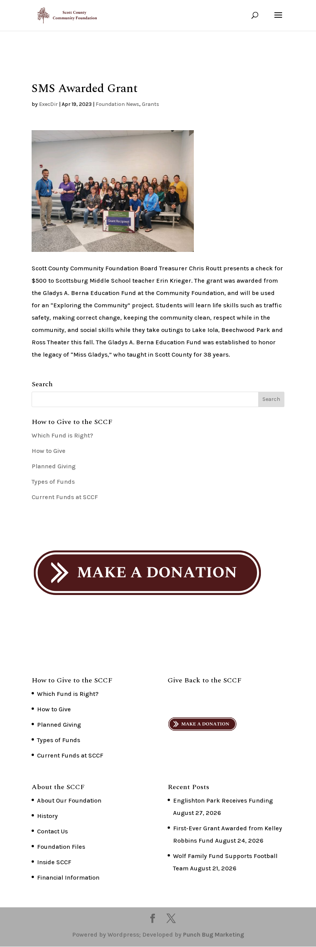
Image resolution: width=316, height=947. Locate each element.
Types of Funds (53, 481)
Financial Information (68, 877)
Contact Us (52, 831)
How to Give (49, 450)
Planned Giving (54, 466)
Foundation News (117, 104)
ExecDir (48, 104)
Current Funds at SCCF (65, 497)
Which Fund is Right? (62, 435)
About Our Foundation (69, 800)
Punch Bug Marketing (213, 934)
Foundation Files (61, 846)
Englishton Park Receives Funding (223, 800)
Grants (150, 104)
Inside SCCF (54, 862)
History (47, 816)
